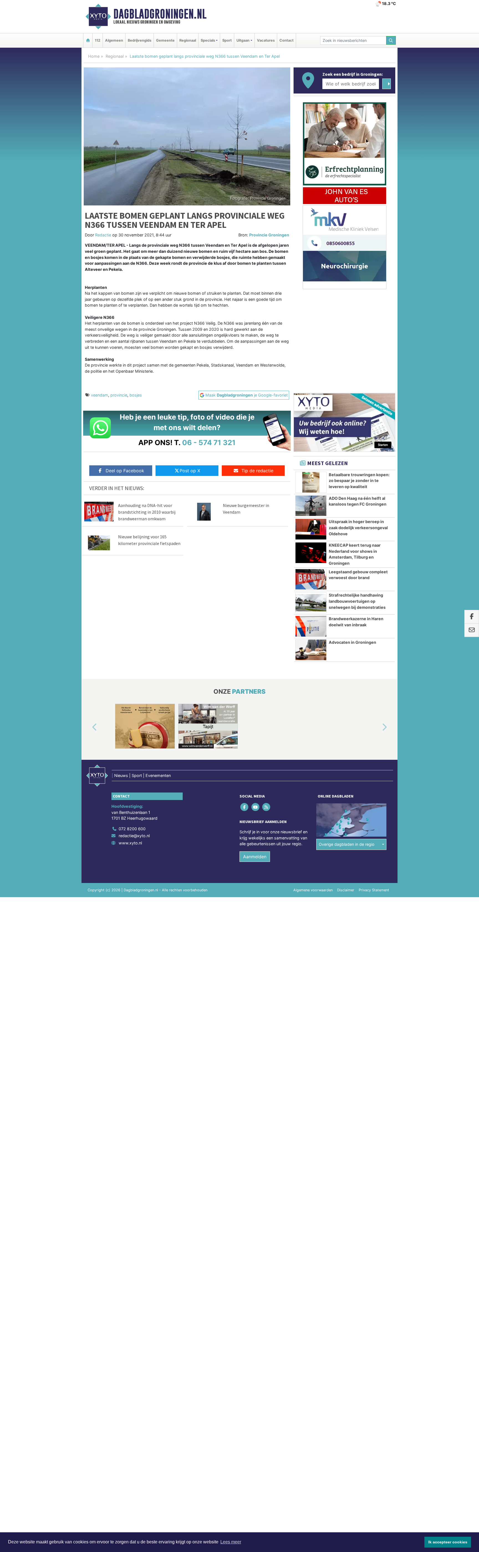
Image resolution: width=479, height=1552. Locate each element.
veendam (99, 395)
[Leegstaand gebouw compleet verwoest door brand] (311, 579)
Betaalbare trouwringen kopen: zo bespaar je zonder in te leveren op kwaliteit (359, 480)
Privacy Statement (374, 890)
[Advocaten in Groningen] (311, 649)
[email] (472, 630)
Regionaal (187, 40)
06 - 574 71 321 (209, 442)
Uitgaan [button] (242, 40)
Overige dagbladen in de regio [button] (346, 844)
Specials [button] (208, 40)
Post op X (190, 470)
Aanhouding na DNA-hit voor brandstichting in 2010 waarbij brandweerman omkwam (146, 512)
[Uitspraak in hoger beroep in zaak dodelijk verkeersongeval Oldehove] (311, 529)
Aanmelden (254, 856)
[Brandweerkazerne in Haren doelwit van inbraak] (311, 626)
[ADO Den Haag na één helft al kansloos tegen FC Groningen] (311, 505)
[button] (88, 727)
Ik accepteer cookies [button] (447, 1542)
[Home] (88, 40)
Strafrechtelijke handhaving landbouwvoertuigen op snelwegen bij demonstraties (357, 601)
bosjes (135, 395)
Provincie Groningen (269, 235)
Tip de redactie (257, 470)
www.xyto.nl (130, 843)
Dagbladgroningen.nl (160, 14)
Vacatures (266, 40)
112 (97, 40)
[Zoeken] (391, 40)
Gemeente (165, 40)
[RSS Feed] (266, 806)
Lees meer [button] (230, 1542)
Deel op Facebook (125, 470)
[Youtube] (255, 806)
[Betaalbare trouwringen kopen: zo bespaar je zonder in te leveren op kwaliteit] (311, 482)
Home (94, 56)
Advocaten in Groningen (352, 642)
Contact (286, 40)
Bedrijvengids (139, 40)
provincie (118, 395)
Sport (227, 40)
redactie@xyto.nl (134, 835)
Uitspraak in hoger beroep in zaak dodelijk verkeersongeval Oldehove (358, 527)
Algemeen (114, 40)
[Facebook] (245, 806)
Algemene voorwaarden (313, 890)
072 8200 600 (132, 828)
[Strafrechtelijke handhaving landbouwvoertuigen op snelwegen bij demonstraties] (311, 602)
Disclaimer (345, 890)
